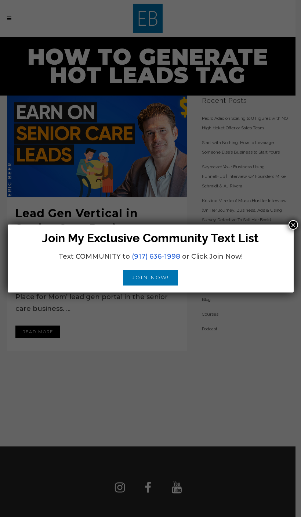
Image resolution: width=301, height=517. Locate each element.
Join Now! (150, 277)
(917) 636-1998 (156, 256)
